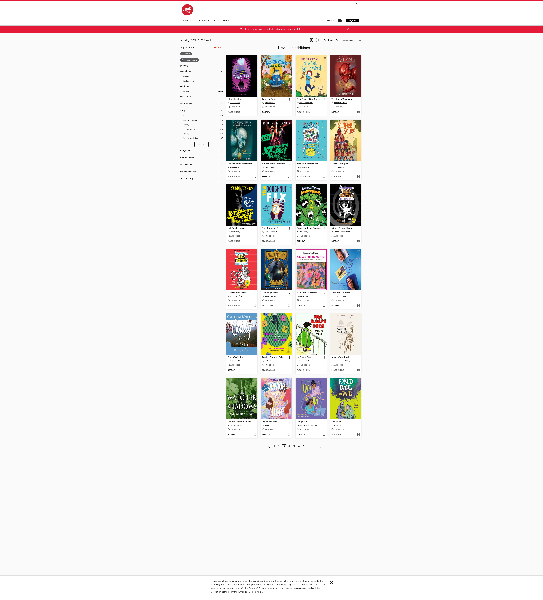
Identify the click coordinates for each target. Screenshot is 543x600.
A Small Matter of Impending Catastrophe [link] (275, 164)
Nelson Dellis (304, 167)
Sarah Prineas (270, 296)
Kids (216, 20)
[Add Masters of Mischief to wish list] (254, 306)
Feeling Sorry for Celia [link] (273, 357)
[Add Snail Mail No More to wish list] (358, 306)
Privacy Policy (282, 581)
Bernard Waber (305, 361)
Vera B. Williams (305, 296)
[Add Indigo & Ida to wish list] (324, 435)
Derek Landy (270, 167)
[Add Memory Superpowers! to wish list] (324, 177)
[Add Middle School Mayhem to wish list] (358, 241)
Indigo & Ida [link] (303, 422)
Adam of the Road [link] (340, 357)
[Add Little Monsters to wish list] (254, 112)
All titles (186, 76)
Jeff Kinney (303, 232)
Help (356, 4)
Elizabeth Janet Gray (342, 361)
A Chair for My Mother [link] (307, 293)
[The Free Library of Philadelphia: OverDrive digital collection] (187, 9)
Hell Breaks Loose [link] (236, 228)
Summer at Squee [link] (339, 164)
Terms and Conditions (259, 581)
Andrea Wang (339, 167)
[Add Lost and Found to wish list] (289, 112)
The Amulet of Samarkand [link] (240, 164)
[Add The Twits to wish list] (358, 435)
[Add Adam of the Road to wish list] (358, 370)
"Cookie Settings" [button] (249, 588)
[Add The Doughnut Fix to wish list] (289, 241)
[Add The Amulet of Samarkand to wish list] (254, 177)
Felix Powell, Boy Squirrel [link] (309, 99)
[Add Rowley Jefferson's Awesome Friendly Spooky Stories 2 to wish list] (324, 241)
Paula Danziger (340, 296)
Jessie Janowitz (271, 232)
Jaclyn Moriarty (270, 361)
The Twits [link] (336, 422)
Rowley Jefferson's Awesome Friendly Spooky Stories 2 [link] (310, 228)
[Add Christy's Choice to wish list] (254, 370)
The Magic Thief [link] (270, 293)
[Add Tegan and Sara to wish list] (289, 435)
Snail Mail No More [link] (340, 293)
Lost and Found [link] (269, 99)
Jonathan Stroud (340, 103)
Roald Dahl (338, 425)
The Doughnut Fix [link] (271, 228)
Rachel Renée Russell (342, 232)
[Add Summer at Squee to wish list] (358, 177)
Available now (188, 81)
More (201, 144)
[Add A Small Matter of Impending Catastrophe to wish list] (289, 177)
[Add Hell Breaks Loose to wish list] (254, 241)
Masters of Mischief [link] (237, 293)
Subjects (186, 20)
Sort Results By (331, 40)
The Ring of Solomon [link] (341, 99)
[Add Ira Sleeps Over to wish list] (324, 370)
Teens (226, 20)
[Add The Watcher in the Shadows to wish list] (254, 435)
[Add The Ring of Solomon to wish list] (358, 112)
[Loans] (340, 21)
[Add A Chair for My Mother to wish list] (324, 306)
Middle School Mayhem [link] (342, 228)
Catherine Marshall (237, 361)
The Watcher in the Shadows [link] (240, 422)
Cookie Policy (255, 591)
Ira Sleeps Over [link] (304, 357)
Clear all (218, 47)
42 (314, 446)
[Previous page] (269, 446)
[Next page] (320, 446)
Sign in (352, 20)
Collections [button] (201, 20)
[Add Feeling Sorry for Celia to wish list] (289, 370)
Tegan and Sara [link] (269, 422)
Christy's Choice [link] (235, 357)
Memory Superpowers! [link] (307, 164)
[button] (327, 21)
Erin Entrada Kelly (306, 103)
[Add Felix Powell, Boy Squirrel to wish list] (324, 112)
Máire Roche (235, 103)
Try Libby (244, 29)
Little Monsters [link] (235, 99)
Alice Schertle (270, 103)
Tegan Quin (269, 425)
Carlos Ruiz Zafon (237, 425)
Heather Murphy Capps (308, 425)
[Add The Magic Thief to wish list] (289, 306)
